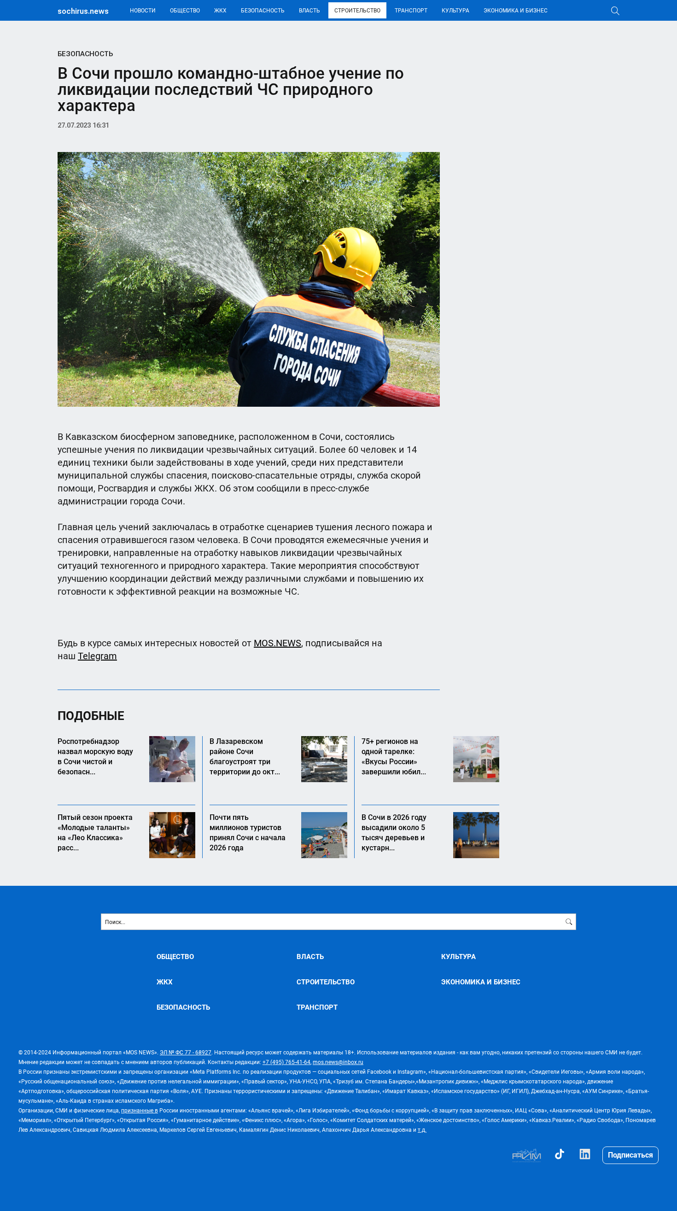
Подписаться (630, 1154)
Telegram (97, 655)
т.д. (422, 1129)
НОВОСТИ (143, 10)
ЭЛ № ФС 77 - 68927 (185, 1052)
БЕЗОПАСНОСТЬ (263, 10)
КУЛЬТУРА (455, 10)
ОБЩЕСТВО (185, 10)
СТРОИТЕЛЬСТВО (357, 10)
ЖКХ (220, 10)
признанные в (139, 1110)
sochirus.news (83, 11)
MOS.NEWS (277, 643)
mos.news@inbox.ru (338, 1061)
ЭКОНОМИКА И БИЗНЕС (516, 10)
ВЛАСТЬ (309, 10)
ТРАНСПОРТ (411, 10)
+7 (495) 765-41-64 (286, 1061)
